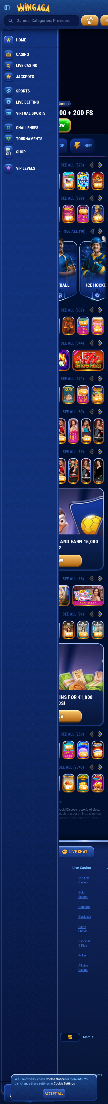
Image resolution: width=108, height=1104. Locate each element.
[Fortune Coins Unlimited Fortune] (97, 325)
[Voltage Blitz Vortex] (83, 749)
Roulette (84, 907)
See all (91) (73, 614)
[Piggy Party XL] (97, 782)
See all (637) (72, 310)
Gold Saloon (83, 895)
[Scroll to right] (97, 146)
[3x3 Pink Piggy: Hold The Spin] (68, 213)
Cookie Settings (64, 1083)
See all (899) (72, 198)
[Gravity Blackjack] (86, 431)
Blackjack (84, 917)
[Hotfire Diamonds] (97, 749)
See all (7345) (71, 767)
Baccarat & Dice (84, 943)
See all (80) (73, 411)
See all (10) (74, 231)
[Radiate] (83, 782)
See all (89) (73, 451)
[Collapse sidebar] (7, 8)
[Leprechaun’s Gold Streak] (97, 394)
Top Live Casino (83, 880)
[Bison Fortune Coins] (68, 782)
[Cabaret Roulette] (98, 431)
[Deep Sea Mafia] (68, 394)
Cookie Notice (55, 1079)
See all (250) (72, 734)
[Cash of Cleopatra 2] (97, 213)
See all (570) (72, 165)
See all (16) (73, 578)
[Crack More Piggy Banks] (68, 180)
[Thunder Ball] (83, 180)
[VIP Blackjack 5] (68, 629)
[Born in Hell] (68, 325)
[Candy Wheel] (73, 431)
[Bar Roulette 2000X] (98, 471)
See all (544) (72, 343)
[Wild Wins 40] (88, 360)
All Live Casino (83, 968)
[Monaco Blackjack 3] (97, 629)
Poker (82, 955)
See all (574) (72, 378)
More (86, 1037)
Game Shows (82, 929)
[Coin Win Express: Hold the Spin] (97, 180)
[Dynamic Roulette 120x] (73, 471)
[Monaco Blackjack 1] (83, 629)
